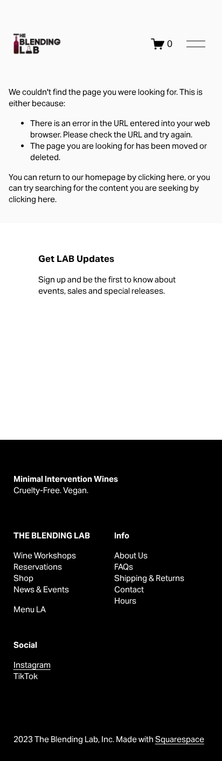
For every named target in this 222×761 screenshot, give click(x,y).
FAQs (123, 567)
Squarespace (179, 739)
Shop (23, 578)
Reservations (37, 567)
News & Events (41, 589)
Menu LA (29, 609)
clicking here (161, 177)
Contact (129, 589)
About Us (131, 555)
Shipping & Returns (149, 578)
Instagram (32, 665)
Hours (125, 601)
